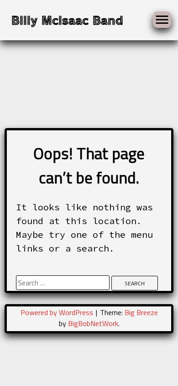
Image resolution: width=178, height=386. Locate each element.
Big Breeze (141, 312)
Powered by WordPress (58, 312)
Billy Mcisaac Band (67, 19)
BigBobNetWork (93, 323)
